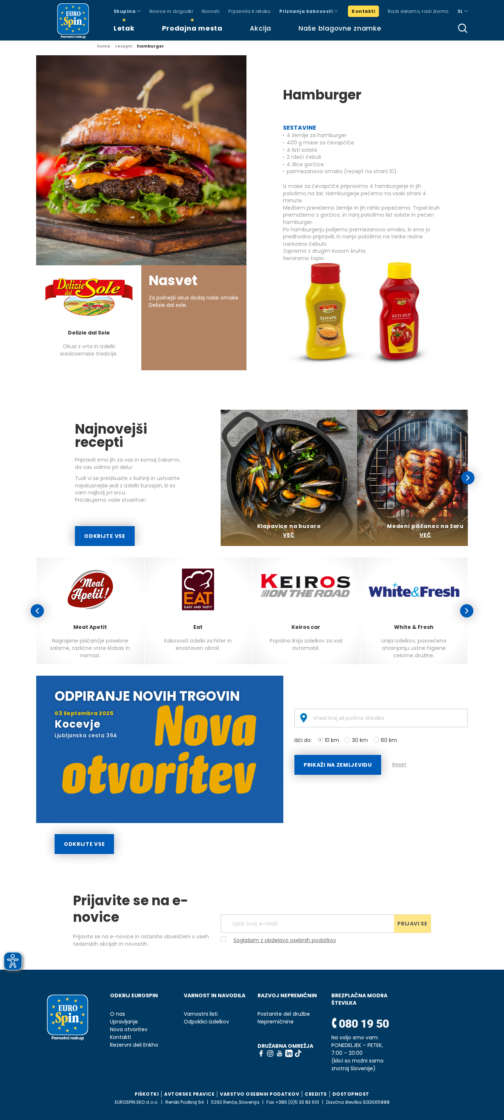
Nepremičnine (276, 1022)
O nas (117, 1014)
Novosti (211, 11)
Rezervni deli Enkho (134, 1045)
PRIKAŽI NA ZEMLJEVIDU (338, 765)
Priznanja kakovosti (306, 11)
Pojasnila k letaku (249, 11)
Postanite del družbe (284, 1014)
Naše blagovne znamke (339, 28)
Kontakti (363, 11)
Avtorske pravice (189, 1094)
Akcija (260, 28)
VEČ (289, 535)
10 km (332, 740)
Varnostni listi (201, 1014)
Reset (399, 764)
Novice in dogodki (171, 11)
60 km (389, 740)
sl (461, 11)
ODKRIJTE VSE (104, 536)
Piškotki (147, 1094)
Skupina (125, 11)
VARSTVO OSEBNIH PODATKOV (259, 1094)
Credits (316, 1094)
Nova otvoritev (129, 1029)
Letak (124, 28)
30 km (360, 740)
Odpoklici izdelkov (206, 1022)
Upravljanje (124, 1022)
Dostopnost (350, 1094)
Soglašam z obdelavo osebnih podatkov (285, 940)
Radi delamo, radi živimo (418, 11)
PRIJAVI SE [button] (412, 923)
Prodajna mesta (192, 28)
